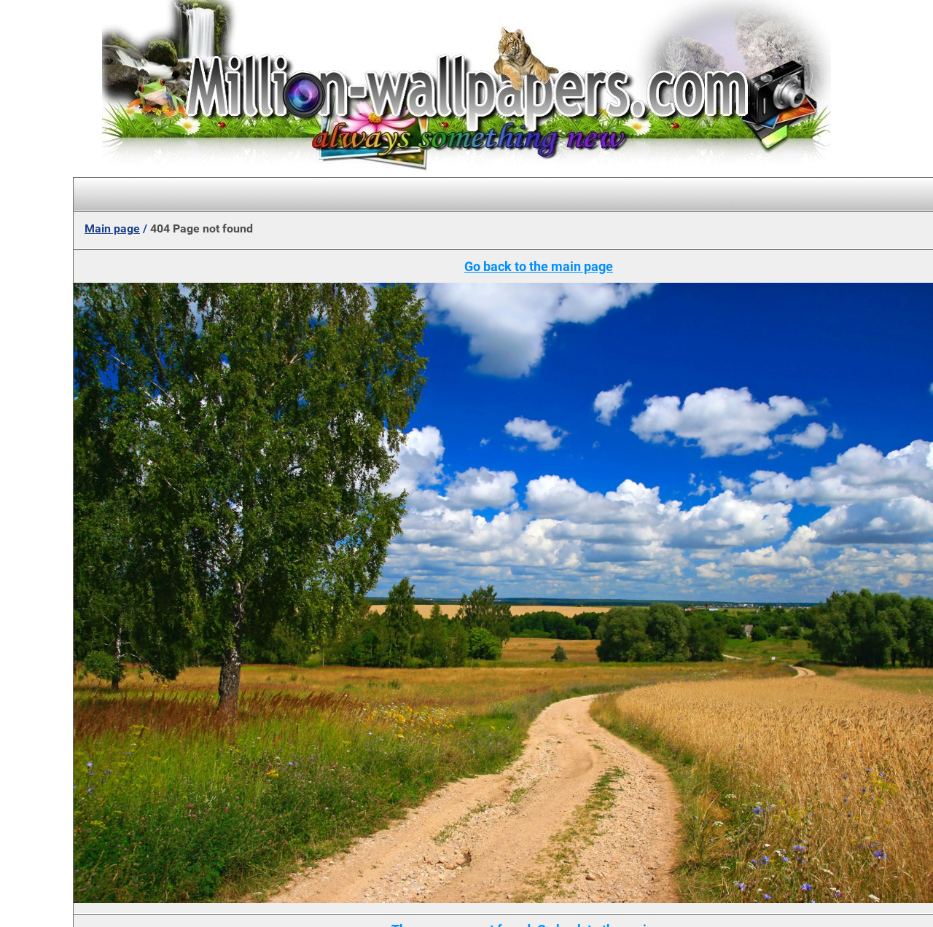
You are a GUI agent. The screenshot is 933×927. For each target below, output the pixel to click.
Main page (112, 228)
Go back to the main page (538, 266)
